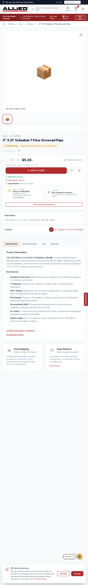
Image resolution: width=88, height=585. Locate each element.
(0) (19, 151)
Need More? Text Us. (16, 180)
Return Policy (55, 366)
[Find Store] (83, 2)
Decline (63, 573)
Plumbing (11, 24)
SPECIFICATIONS (30, 244)
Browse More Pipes (15, 335)
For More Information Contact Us (20, 330)
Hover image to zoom (17, 109)
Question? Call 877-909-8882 (70, 229)
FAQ (43, 244)
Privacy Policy (40, 579)
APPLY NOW (80, 17)
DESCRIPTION (11, 244)
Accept (77, 573)
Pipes (21, 24)
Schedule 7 (31, 24)
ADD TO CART (38, 170)
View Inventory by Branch (44, 204)
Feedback (86, 300)
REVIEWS (54, 244)
